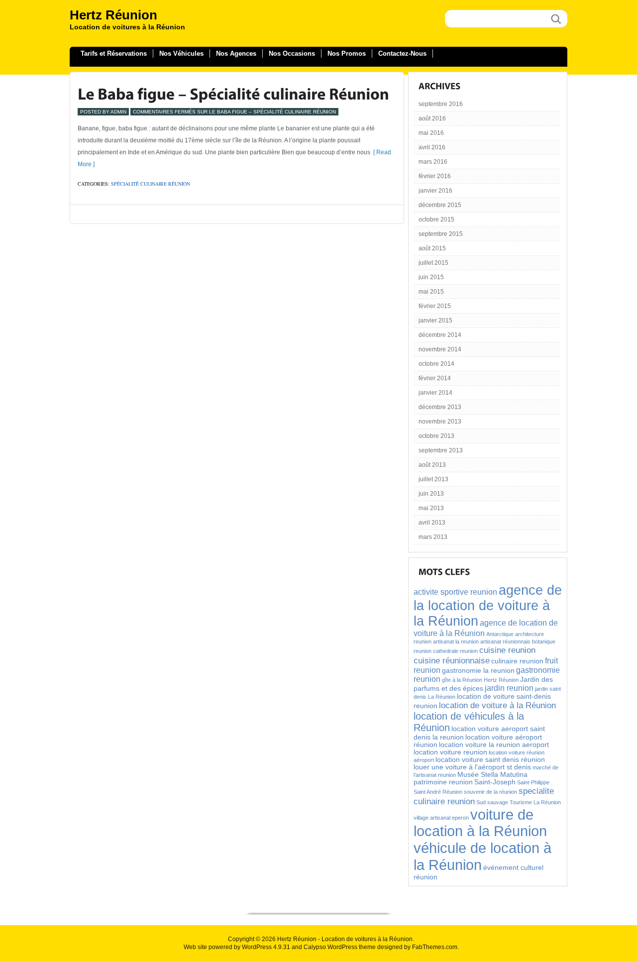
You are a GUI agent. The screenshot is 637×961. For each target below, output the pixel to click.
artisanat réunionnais (505, 641)
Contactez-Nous (402, 53)
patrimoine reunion (443, 782)
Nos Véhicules (181, 53)
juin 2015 (431, 277)
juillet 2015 (433, 262)
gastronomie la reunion (478, 670)
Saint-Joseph (495, 782)
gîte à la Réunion (462, 680)
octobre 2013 (436, 435)
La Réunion (441, 697)
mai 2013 (431, 508)
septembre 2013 (441, 450)
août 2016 (432, 118)
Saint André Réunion (438, 792)
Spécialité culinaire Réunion (150, 183)
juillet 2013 (433, 479)
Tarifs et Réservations (114, 53)
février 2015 (435, 306)
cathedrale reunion (455, 651)
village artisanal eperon (441, 818)
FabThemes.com (434, 947)
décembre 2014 (440, 334)
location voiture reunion (450, 752)
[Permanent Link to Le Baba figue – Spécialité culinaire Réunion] (233, 94)
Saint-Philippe (533, 782)
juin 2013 (431, 493)
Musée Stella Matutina (492, 774)
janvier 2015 (435, 320)
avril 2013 (432, 522)
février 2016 (435, 176)
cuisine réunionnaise (452, 660)
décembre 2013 (440, 407)
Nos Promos (346, 53)
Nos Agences (236, 53)
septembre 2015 (441, 233)
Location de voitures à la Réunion (367, 939)
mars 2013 (433, 537)
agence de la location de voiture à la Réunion (488, 606)
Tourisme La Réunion (535, 802)
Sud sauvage (492, 802)
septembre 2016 (441, 104)
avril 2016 (432, 147)
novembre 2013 (440, 421)
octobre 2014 (436, 363)
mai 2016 (431, 132)
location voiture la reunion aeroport (494, 744)
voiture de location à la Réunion (480, 823)
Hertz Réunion (113, 14)
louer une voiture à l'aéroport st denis (472, 767)
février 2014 (435, 378)
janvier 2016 (435, 190)
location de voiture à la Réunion (497, 705)
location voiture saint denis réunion (490, 759)
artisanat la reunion (456, 641)
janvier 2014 (435, 392)
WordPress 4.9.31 (266, 947)
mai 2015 (431, 291)
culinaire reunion (517, 661)
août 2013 (432, 464)
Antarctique (500, 634)
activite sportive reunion (455, 592)
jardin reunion (509, 688)
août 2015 (432, 248)
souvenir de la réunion (490, 792)
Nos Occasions (292, 53)
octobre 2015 (436, 219)
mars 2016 (433, 161)
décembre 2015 (440, 205)
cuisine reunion (507, 650)
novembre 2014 (440, 349)
